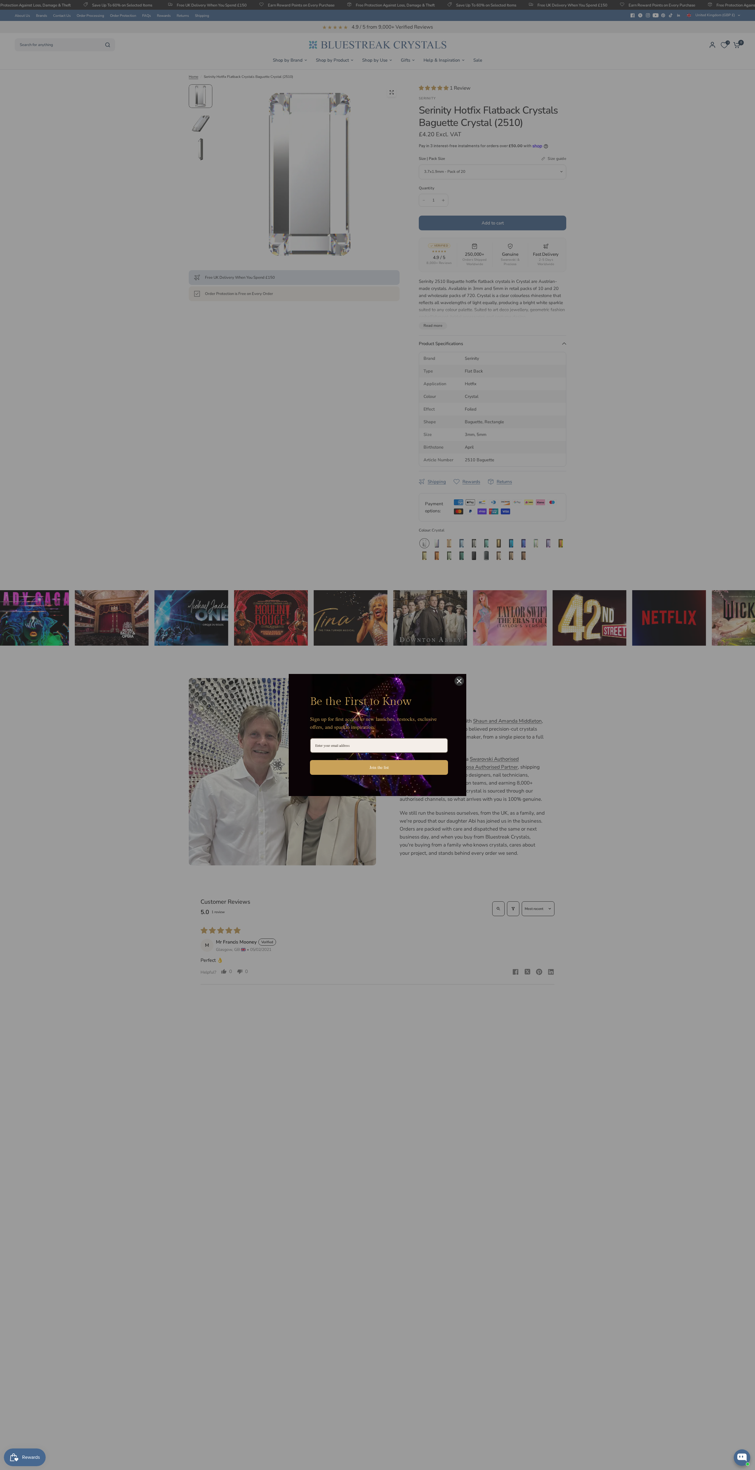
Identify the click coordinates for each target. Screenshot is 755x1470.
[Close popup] (745, 1389)
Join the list (379, 767)
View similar (696, 1434)
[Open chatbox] (742, 1457)
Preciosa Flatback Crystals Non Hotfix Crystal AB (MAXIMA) (721, 1410)
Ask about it (730, 1434)
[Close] (459, 681)
